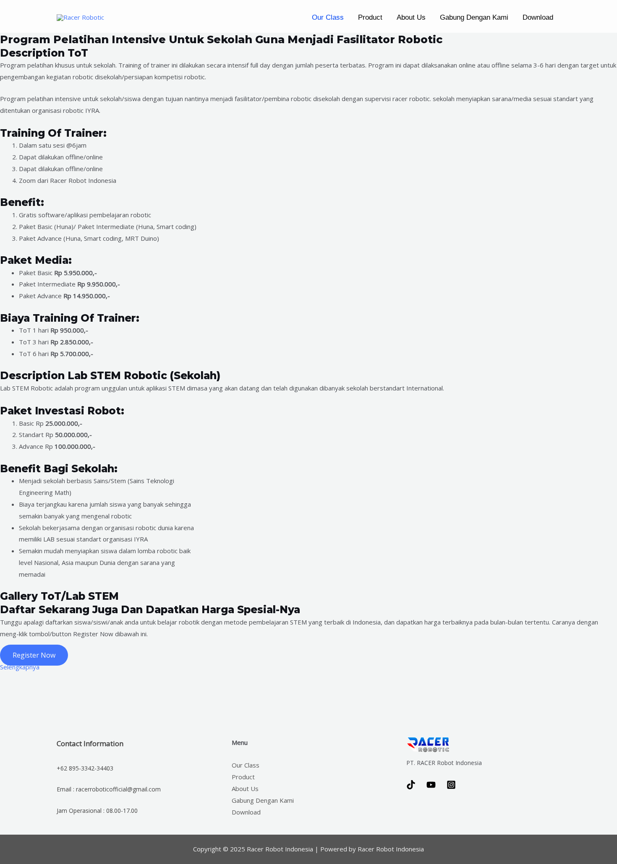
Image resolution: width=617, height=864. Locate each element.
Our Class (328, 17)
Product (370, 17)
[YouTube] (431, 784)
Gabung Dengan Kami (474, 17)
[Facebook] (411, 784)
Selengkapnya (19, 667)
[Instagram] (451, 784)
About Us (411, 17)
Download (538, 17)
